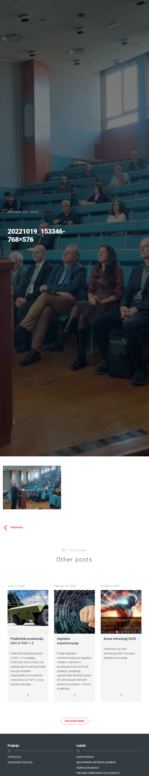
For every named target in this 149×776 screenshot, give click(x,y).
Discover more (74, 721)
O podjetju (14, 756)
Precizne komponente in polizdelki (98, 772)
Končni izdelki (85, 756)
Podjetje (13, 745)
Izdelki (81, 745)
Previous (17, 527)
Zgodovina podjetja (20, 762)
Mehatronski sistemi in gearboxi (96, 762)
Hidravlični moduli (87, 767)
